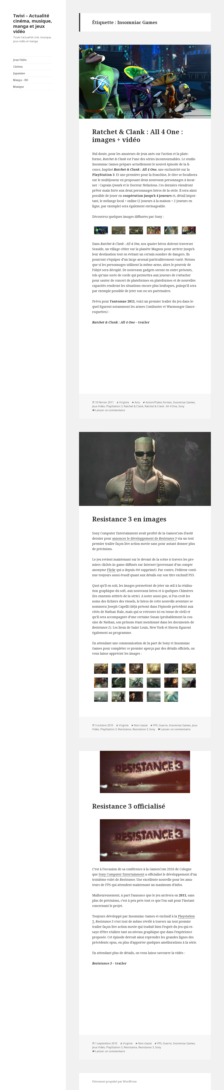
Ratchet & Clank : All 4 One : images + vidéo (137, 135)
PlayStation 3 (114, 406)
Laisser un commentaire (110, 410)
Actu (137, 402)
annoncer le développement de (144, 538)
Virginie (124, 402)
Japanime (19, 73)
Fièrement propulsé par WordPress (114, 1081)
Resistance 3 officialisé (128, 806)
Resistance (124, 729)
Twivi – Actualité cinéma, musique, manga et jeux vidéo (32, 23)
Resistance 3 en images (129, 519)
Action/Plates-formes (159, 402)
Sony (181, 406)
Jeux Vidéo (20, 60)
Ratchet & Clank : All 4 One (161, 406)
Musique (18, 87)
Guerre (163, 725)
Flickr (111, 570)
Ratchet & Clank (133, 406)
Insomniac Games (184, 402)
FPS (155, 725)
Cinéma (18, 66)
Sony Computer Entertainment (121, 874)
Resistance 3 (140, 729)
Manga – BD (20, 80)
